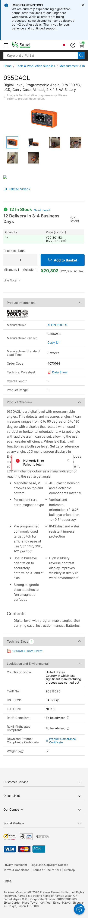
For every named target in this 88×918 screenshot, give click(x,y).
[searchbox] (40, 55)
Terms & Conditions (16, 870)
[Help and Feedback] (79, 909)
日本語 (7, 881)
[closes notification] (83, 5)
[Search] (81, 55)
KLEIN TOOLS (57, 325)
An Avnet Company (16, 892)
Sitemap (69, 870)
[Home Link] (28, 45)
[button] (6, 45)
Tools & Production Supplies (35, 66)
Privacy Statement (15, 864)
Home (7, 66)
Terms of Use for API (47, 870)
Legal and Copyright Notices (49, 864)
